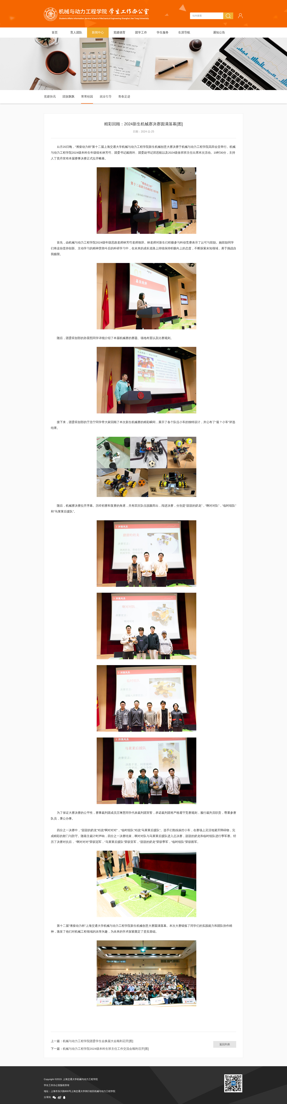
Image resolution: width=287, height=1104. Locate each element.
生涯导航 (184, 32)
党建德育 (119, 32)
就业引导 (106, 96)
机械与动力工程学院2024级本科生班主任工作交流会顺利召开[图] (106, 1048)
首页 (55, 32)
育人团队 (76, 32)
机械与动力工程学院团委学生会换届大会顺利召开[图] (98, 1041)
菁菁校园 (87, 96)
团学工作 (141, 32)
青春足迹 (124, 96)
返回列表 (224, 1044)
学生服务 (163, 32)
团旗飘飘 (68, 96)
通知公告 (219, 32)
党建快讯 (50, 96)
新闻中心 (98, 32)
